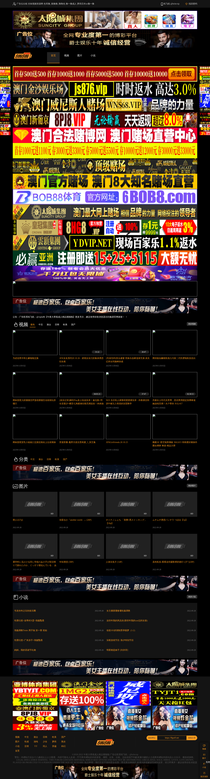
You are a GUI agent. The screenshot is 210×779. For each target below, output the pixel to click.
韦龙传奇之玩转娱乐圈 (25, 611)
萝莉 (54, 741)
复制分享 (192, 738)
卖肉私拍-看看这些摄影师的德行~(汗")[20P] (173, 562)
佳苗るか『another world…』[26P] (75, 520)
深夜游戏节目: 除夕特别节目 (120, 640)
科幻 (63, 746)
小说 (93, 55)
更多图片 (192, 486)
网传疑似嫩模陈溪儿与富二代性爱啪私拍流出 (174, 358)
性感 (26, 741)
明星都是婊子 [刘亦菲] (117, 650)
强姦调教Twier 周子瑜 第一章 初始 (30, 630)
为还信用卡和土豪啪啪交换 (26, 358)
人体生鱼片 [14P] (114, 562)
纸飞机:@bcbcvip (171, 4)
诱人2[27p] (18, 520)
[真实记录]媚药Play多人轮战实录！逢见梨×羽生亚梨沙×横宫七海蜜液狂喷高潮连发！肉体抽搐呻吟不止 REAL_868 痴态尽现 (81, 403)
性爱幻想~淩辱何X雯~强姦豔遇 (29, 620)
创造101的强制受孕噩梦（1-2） (121, 630)
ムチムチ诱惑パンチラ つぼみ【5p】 (170, 520)
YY (35, 746)
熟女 (63, 741)
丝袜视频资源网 (35, 4)
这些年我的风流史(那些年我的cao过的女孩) (127, 620)
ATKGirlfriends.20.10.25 (117, 442)
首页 (53, 55)
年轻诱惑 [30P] (66, 562)
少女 (45, 741)
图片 (79, 55)
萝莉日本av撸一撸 (85, 4)
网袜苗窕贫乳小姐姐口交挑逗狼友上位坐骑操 (34, 442)
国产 (65, 459)
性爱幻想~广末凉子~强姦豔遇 (28, 640)
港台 (41, 459)
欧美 (57, 459)
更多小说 (192, 597)
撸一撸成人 (71, 4)
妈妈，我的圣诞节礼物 (25, 650)
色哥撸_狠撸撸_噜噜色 (54, 4)
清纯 (36, 741)
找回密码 (193, 4)
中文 (32, 459)
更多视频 (192, 324)
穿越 (54, 746)
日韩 (49, 459)
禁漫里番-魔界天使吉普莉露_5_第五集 (77, 442)
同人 (45, 746)
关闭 (208, 762)
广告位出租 (22, 4)
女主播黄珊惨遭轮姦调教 (118, 611)
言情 (26, 746)
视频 (66, 55)
